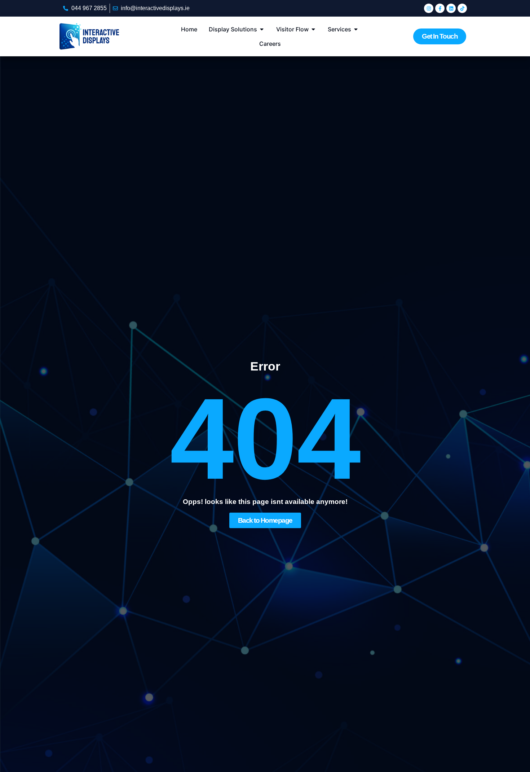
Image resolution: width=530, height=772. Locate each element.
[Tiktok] (462, 8)
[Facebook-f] (440, 8)
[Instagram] (428, 8)
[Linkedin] (451, 8)
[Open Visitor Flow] (313, 29)
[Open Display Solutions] (262, 29)
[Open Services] (356, 29)
